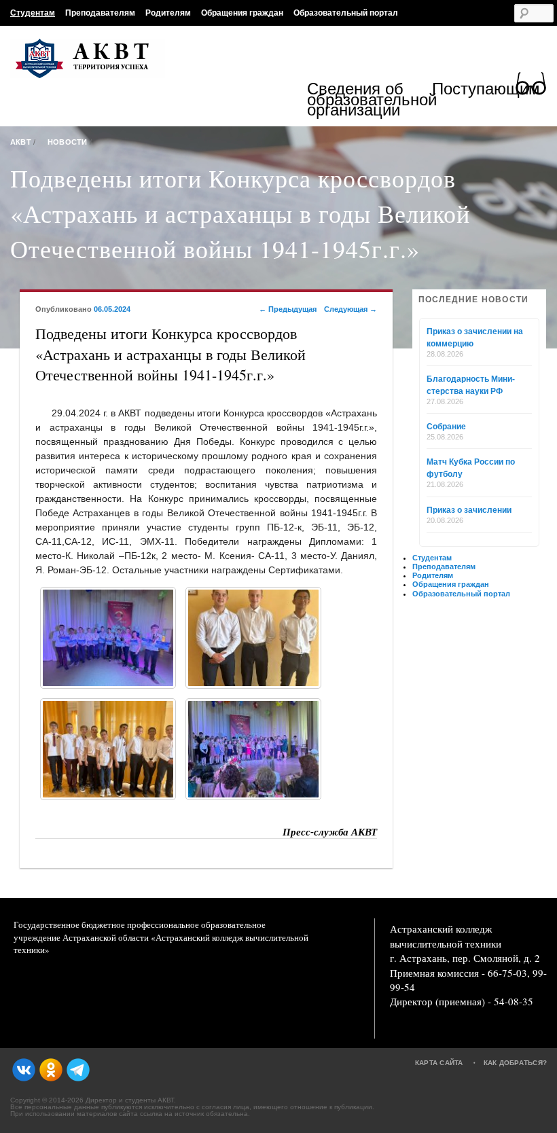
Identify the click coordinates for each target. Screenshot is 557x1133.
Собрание (446, 426)
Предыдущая (288, 309)
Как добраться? (515, 1062)
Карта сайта (439, 1062)
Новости (68, 142)
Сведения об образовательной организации (369, 99)
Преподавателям (100, 13)
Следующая (350, 309)
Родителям (168, 13)
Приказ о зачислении (469, 510)
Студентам (32, 13)
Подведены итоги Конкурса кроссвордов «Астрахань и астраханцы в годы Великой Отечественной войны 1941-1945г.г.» (240, 213)
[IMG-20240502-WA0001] (108, 638)
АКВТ (20, 142)
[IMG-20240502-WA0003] (108, 749)
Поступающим (486, 91)
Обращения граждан (242, 13)
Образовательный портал (345, 13)
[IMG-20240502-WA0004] (253, 749)
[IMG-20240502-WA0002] (253, 638)
